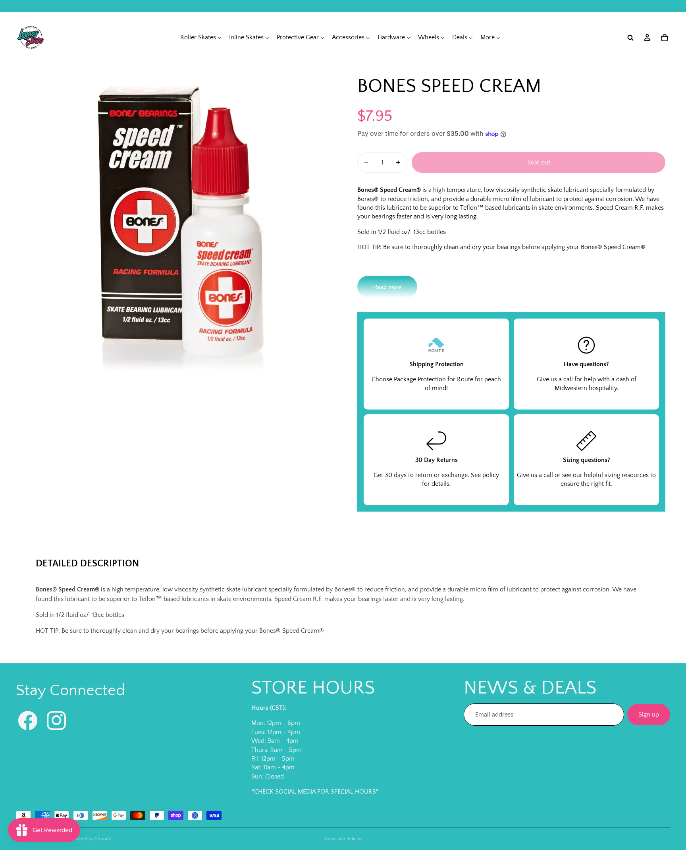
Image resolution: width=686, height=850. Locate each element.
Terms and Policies (343, 838)
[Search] (630, 37)
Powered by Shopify (90, 838)
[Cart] (664, 37)
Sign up (648, 714)
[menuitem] (200, 37)
